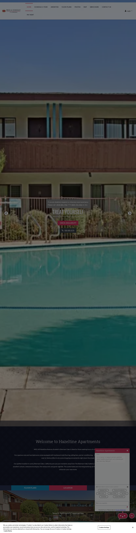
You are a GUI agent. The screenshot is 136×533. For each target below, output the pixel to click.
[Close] (133, 527)
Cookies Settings (104, 527)
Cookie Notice (8, 531)
